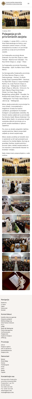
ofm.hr (3, 345)
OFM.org (3, 337)
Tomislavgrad (5, 365)
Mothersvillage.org (6, 321)
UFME (2, 326)
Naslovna (3, 302)
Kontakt (3, 310)
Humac (3, 363)
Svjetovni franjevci (6, 336)
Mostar (3, 359)
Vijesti (2, 306)
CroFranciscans (5, 332)
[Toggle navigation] (28, 3)
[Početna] (11, 3)
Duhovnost (4, 308)
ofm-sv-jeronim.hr (6, 348)
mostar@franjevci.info (7, 392)
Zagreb (3, 372)
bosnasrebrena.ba (6, 350)
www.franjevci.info (6, 390)
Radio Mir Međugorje (7, 328)
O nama (3, 304)
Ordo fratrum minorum (7, 323)
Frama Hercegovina (6, 330)
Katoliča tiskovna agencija (8, 317)
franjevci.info (5, 352)
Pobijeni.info (4, 334)
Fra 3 (2, 324)
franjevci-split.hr (5, 346)
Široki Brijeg (4, 361)
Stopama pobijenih (6, 319)
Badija (3, 370)
